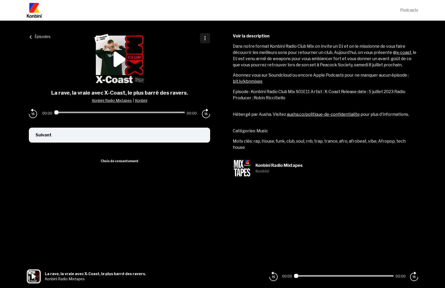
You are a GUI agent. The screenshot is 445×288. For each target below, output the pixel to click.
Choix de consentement (120, 161)
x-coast (404, 52)
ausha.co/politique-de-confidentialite (323, 114)
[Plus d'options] (205, 38)
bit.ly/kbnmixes (247, 81)
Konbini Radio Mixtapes (112, 100)
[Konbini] (213, 10)
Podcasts (409, 10)
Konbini (141, 100)
